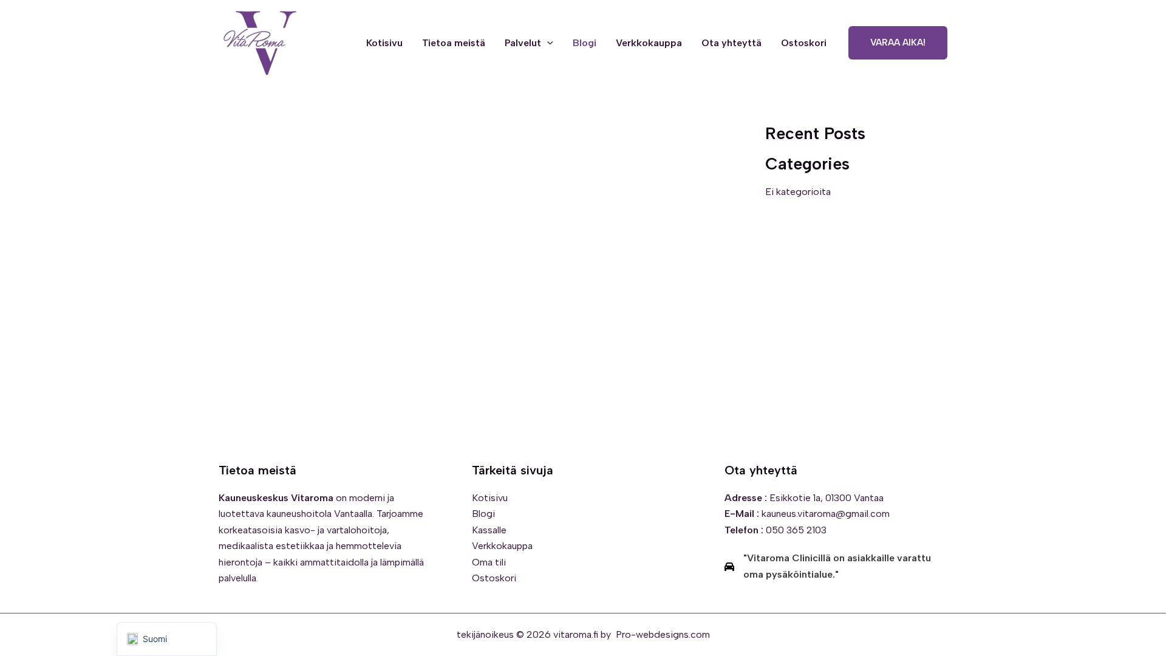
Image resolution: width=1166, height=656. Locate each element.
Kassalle (489, 530)
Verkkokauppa (649, 43)
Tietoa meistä (453, 43)
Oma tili (489, 562)
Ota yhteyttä (731, 43)
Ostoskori (804, 43)
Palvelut (523, 43)
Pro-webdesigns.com (663, 634)
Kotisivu (384, 43)
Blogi (584, 43)
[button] (547, 43)
